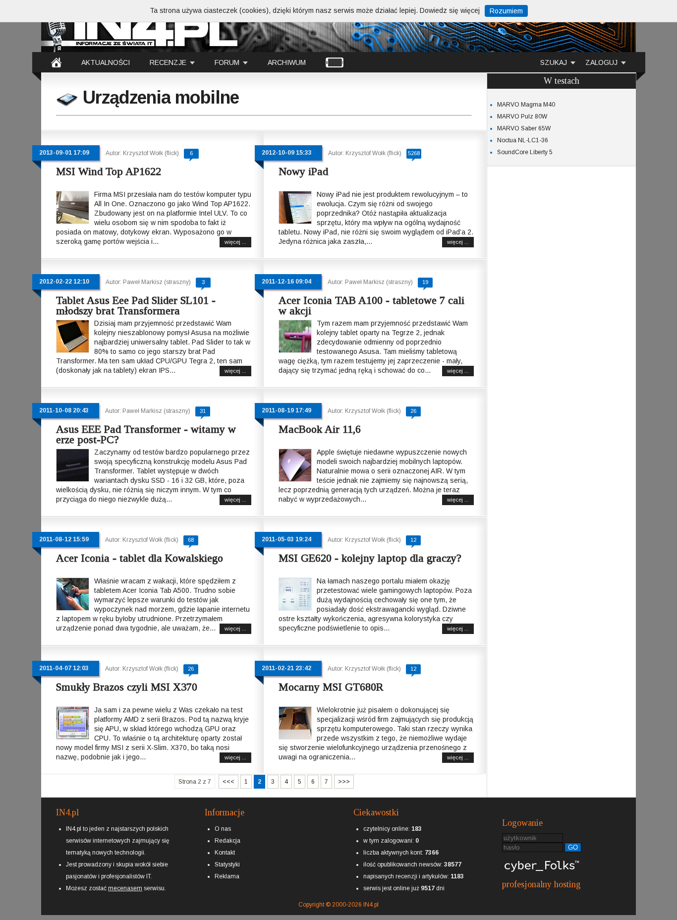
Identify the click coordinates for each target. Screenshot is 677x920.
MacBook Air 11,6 (320, 429)
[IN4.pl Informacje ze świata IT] (140, 26)
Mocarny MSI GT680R (331, 687)
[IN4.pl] (56, 62)
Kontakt (225, 852)
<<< (228, 781)
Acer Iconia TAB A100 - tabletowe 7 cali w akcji (371, 305)
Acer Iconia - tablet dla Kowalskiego (139, 558)
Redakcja (227, 840)
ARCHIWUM (287, 62)
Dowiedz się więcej (450, 10)
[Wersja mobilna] (334, 62)
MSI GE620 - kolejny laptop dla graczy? (370, 558)
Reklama (227, 876)
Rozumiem (506, 11)
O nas (223, 828)
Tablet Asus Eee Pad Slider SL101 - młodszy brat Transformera (136, 305)
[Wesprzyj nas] (125, 880)
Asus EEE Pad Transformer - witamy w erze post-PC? (146, 434)
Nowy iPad (303, 171)
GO (573, 847)
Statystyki (227, 864)
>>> (344, 781)
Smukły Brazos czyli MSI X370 (126, 687)
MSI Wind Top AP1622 (108, 171)
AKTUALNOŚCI (105, 62)
